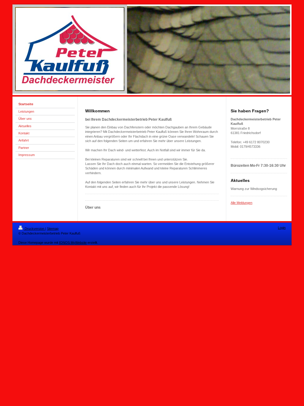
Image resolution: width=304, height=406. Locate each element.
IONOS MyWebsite (73, 242)
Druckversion (34, 228)
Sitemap (52, 228)
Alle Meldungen (241, 202)
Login (282, 227)
